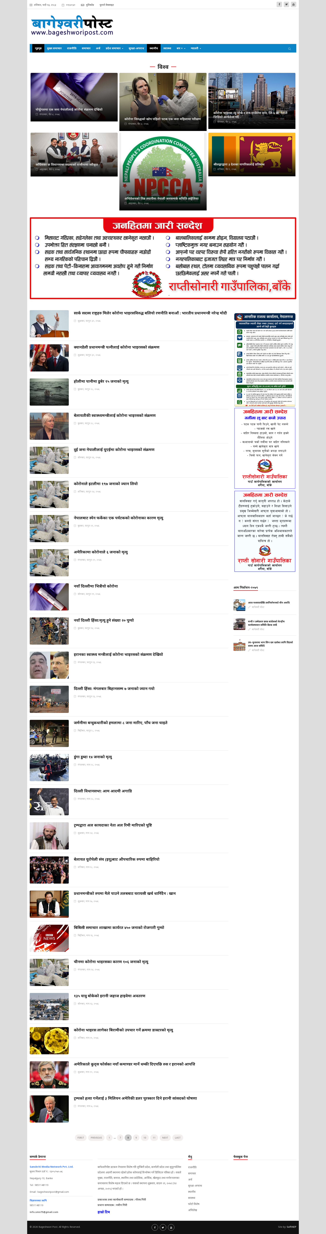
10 (144, 1137)
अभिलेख (192, 1210)
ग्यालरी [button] (195, 48)
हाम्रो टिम (104, 1212)
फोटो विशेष (193, 1204)
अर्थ (98, 48)
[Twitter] (286, 4)
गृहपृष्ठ (38, 48)
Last (178, 1137)
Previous (96, 1137)
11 (154, 1137)
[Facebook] (279, 4)
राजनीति (71, 48)
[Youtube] (293, 4)
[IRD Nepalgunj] (264, 360)
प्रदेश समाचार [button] (113, 48)
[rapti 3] (264, 448)
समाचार (86, 48)
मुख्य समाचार (54, 48)
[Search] (290, 48)
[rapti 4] (264, 531)
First (80, 1137)
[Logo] (72, 26)
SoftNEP (291, 1226)
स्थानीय (154, 48)
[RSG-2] (163, 298)
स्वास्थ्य (167, 48)
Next (165, 1137)
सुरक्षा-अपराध (136, 48)
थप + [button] (180, 48)
